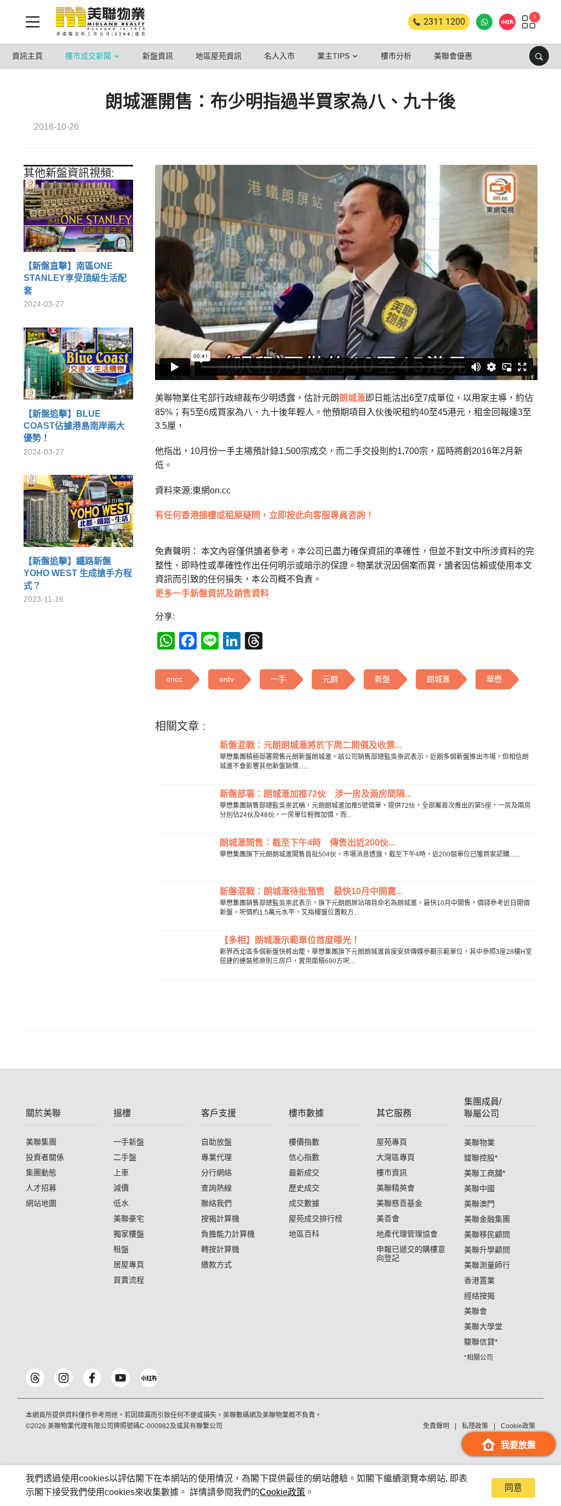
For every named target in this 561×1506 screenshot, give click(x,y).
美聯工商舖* (484, 1173)
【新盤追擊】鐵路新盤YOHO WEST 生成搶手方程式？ (78, 573)
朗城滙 (352, 398)
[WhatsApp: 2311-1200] (484, 22)
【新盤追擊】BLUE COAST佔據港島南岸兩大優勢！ (74, 426)
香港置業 (479, 1280)
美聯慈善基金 (399, 1203)
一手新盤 (128, 1141)
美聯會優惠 (453, 55)
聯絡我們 (216, 1203)
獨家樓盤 (128, 1233)
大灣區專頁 (395, 1157)
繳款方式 (216, 1264)
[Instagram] (63, 1378)
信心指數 (304, 1157)
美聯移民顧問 (487, 1234)
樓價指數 (304, 1141)
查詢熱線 (216, 1187)
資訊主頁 (27, 55)
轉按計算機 (220, 1249)
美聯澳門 (479, 1203)
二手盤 (124, 1157)
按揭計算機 (220, 1218)
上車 (121, 1172)
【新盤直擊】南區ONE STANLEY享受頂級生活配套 (75, 278)
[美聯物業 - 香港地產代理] (100, 22)
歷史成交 (304, 1187)
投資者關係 (45, 1157)
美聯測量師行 (487, 1265)
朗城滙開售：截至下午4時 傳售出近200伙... (307, 842)
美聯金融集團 (487, 1219)
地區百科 (304, 1233)
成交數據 (304, 1203)
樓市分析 (396, 55)
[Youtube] (120, 1378)
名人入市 (279, 55)
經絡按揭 (479, 1295)
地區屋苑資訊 (219, 55)
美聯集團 (41, 1141)
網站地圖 (41, 1203)
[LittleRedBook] (149, 1378)
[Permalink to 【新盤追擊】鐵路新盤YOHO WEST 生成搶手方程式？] (78, 515)
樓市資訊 (391, 1172)
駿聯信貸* (480, 1341)
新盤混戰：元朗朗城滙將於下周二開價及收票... (311, 745)
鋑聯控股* (480, 1157)
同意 (513, 1487)
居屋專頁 (128, 1264)
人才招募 (41, 1187)
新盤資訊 (157, 55)
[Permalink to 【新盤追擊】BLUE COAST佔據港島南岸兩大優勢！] (78, 367)
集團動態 (41, 1172)
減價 (121, 1187)
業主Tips (333, 55)
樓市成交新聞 (88, 55)
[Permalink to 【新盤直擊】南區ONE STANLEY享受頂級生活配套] (78, 220)
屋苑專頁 (391, 1141)
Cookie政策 (282, 1492)
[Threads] (35, 1378)
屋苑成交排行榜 (315, 1218)
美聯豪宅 (128, 1218)
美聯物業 (479, 1142)
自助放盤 (216, 1141)
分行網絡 (216, 1172)
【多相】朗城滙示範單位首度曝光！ (290, 940)
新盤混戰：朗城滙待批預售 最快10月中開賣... (311, 891)
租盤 (121, 1249)
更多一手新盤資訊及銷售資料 (212, 593)
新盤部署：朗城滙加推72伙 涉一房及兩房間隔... (315, 793)
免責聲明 (436, 1426)
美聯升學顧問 (487, 1249)
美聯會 (475, 1311)
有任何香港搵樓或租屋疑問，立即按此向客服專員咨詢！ (264, 515)
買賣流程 (128, 1279)
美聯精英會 (395, 1187)
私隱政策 (475, 1426)
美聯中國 (479, 1188)
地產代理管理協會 (407, 1233)
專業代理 (216, 1157)
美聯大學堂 (483, 1326)
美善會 (387, 1218)
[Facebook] (92, 1378)
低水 (121, 1203)
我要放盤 (518, 1445)
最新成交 (304, 1172)
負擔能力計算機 (228, 1233)
